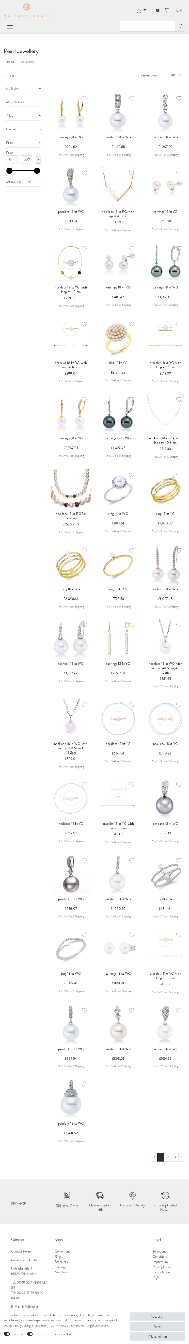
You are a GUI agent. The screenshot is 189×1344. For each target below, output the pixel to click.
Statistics (41, 1334)
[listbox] (71, 489)
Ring (58, 1256)
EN (179, 10)
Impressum (160, 1261)
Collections (62, 1251)
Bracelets (61, 1261)
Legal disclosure (97, 1325)
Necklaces (62, 1272)
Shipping (79, 155)
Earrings (60, 1267)
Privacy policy (65, 1325)
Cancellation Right (161, 1275)
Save (157, 1326)
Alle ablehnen (157, 1336)
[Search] (180, 26)
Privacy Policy (162, 1267)
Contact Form (21, 1251)
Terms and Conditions (160, 1254)
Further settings (62, 1334)
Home (10, 62)
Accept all (157, 1316)
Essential (18, 1334)
